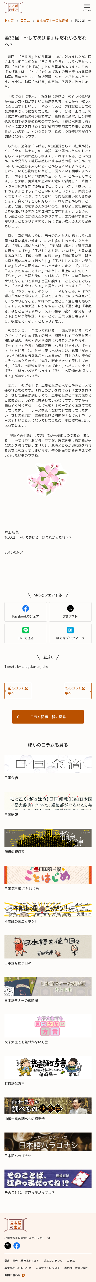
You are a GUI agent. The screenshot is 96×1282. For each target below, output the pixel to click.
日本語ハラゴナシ (17, 1155)
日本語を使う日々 (17, 963)
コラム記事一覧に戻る (48, 716)
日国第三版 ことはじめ (21, 888)
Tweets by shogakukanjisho (26, 666)
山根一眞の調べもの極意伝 (24, 1118)
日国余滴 (11, 778)
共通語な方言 (14, 1083)
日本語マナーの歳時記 (21, 1000)
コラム (71, 1261)
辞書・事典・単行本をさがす (21, 1261)
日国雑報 (11, 814)
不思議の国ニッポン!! (20, 921)
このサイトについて (48, 1268)
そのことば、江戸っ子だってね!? (29, 1192)
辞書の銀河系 (14, 851)
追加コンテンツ (53, 1261)
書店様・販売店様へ (76, 1268)
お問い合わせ (12, 1275)
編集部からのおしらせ (17, 1268)
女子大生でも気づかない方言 (26, 1042)
